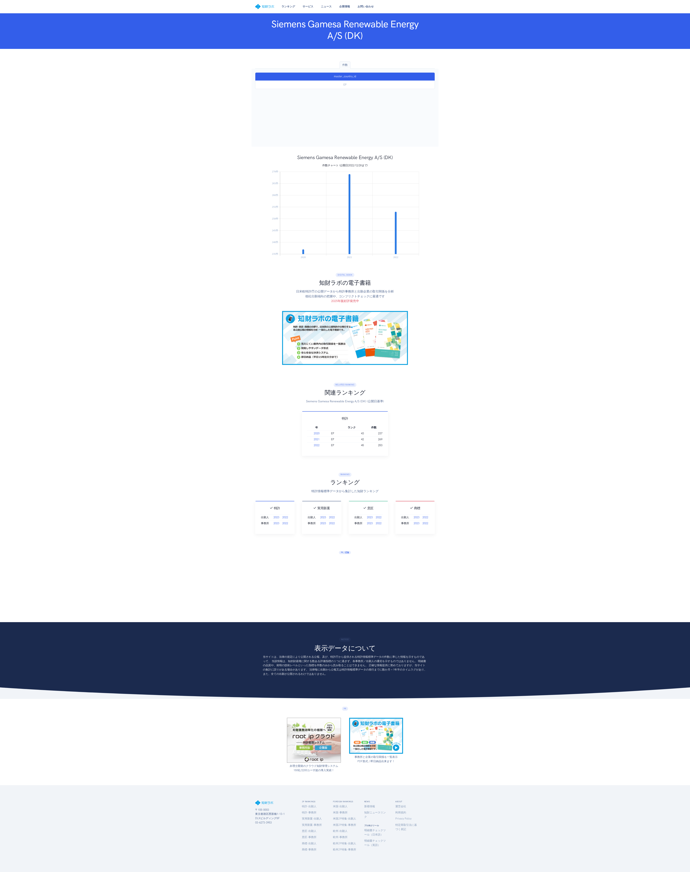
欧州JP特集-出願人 (344, 843)
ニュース (326, 6)
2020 (316, 433)
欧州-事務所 (340, 837)
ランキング (288, 6)
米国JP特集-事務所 (344, 825)
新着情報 (369, 806)
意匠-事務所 (309, 837)
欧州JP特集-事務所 (344, 849)
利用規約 (400, 812)
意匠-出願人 (309, 831)
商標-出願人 (309, 843)
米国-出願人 (340, 806)
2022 (316, 445)
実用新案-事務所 (312, 825)
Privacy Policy (403, 818)
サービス (308, 6)
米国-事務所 (340, 812)
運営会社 (400, 806)
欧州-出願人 (340, 831)
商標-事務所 (309, 849)
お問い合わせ (366, 6)
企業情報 (344, 6)
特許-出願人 (309, 806)
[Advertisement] (345, 116)
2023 (276, 517)
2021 (316, 439)
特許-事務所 (309, 812)
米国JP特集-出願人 (344, 818)
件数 (345, 65)
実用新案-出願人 (312, 818)
